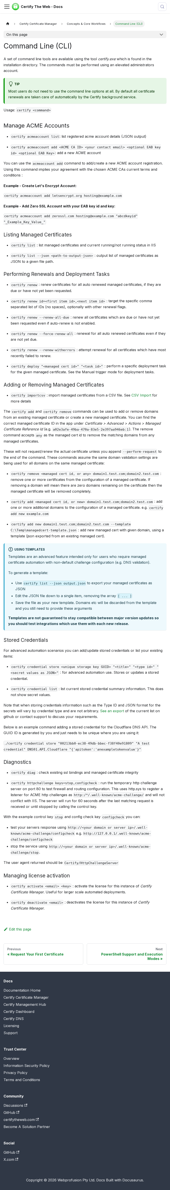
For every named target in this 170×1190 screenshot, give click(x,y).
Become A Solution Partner (27, 1126)
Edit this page (20, 929)
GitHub (9, 1112)
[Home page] (8, 23)
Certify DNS (14, 1018)
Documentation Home (22, 990)
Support (10, 1033)
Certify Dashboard (19, 1011)
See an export (112, 711)
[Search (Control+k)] (162, 6)
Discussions (13, 1105)
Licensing (11, 1026)
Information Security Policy (27, 1065)
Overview (11, 1058)
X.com (9, 1159)
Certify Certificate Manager (26, 997)
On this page (16, 34)
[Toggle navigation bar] (7, 6)
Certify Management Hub (25, 1004)
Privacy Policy (15, 1072)
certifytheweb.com (19, 1119)
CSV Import (141, 395)
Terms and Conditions (22, 1080)
